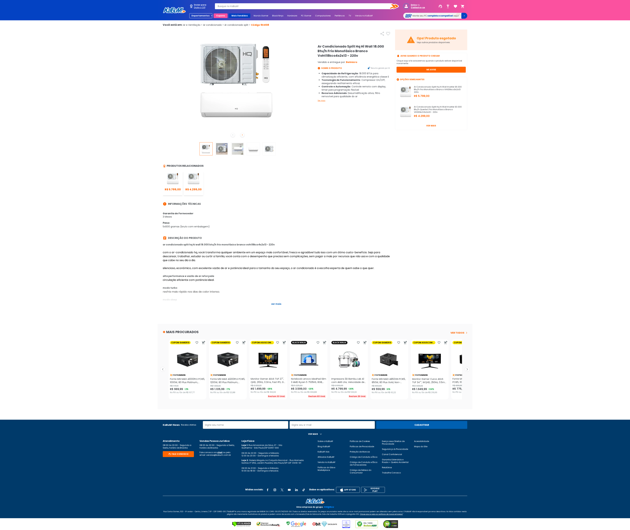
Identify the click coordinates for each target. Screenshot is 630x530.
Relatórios (387, 467)
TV (350, 15)
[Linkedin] (296, 490)
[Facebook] (268, 490)
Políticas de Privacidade (362, 446)
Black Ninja (277, 15)
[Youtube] (289, 490)
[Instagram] (275, 490)
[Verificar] (241, 524)
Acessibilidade (421, 441)
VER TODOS (457, 332)
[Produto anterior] (162, 369)
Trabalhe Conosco (391, 472)
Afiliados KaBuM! (326, 457)
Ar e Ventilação (192, 25)
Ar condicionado (213, 25)
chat (219, 452)
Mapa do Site (420, 446)
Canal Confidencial (392, 454)
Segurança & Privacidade (395, 449)
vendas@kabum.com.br (218, 455)
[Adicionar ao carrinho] (203, 343)
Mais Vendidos (239, 15)
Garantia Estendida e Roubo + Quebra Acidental (395, 461)
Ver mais (321, 100)
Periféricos (340, 15)
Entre (414, 5)
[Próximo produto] (467, 369)
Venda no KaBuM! (364, 15)
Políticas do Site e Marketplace (326, 468)
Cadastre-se (418, 7)
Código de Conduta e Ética (363, 457)
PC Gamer (306, 15)
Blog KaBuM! (324, 446)
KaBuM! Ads (323, 451)
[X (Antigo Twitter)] (282, 490)
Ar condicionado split (237, 25)
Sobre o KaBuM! (325, 441)
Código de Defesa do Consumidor (360, 471)
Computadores (323, 15)
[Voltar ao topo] (315, 501)
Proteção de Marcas (360, 451)
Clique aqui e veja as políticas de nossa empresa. (381, 514)
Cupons (220, 15)
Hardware (292, 15)
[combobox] (304, 6)
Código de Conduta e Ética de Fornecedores (363, 463)
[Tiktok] (304, 490)
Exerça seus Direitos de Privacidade (393, 442)
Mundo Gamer (261, 15)
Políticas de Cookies (360, 441)
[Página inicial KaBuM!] (174, 10)
